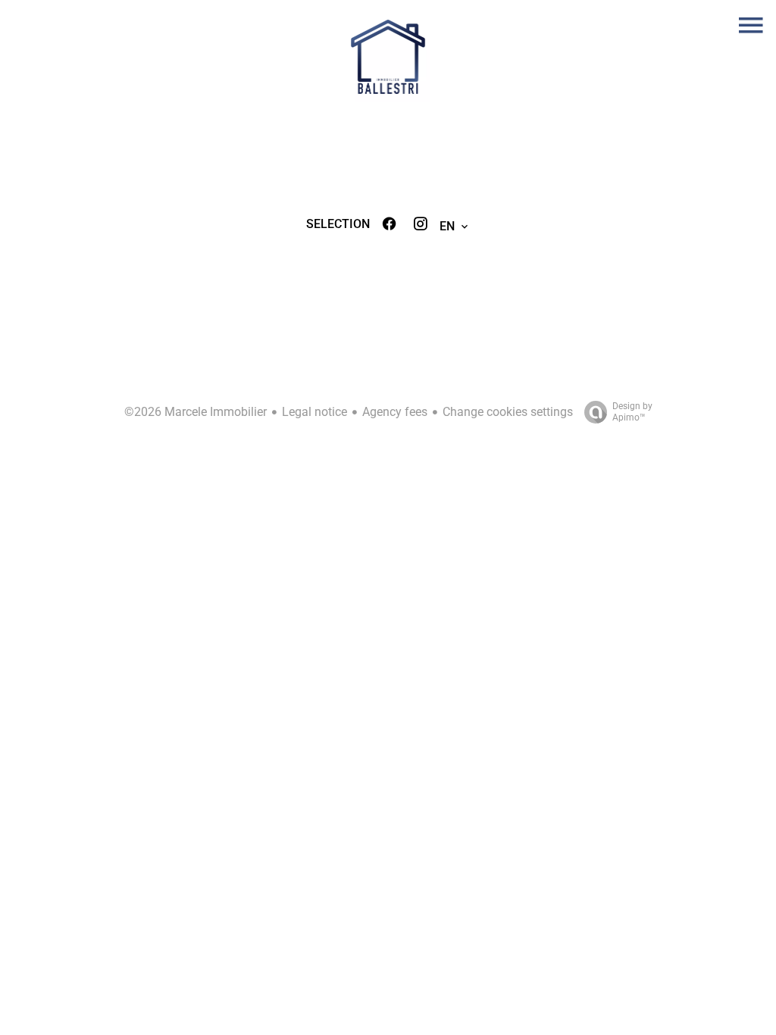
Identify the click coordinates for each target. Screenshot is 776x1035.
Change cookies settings (508, 412)
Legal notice (314, 412)
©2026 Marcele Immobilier (195, 412)
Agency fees (394, 412)
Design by (632, 412)
